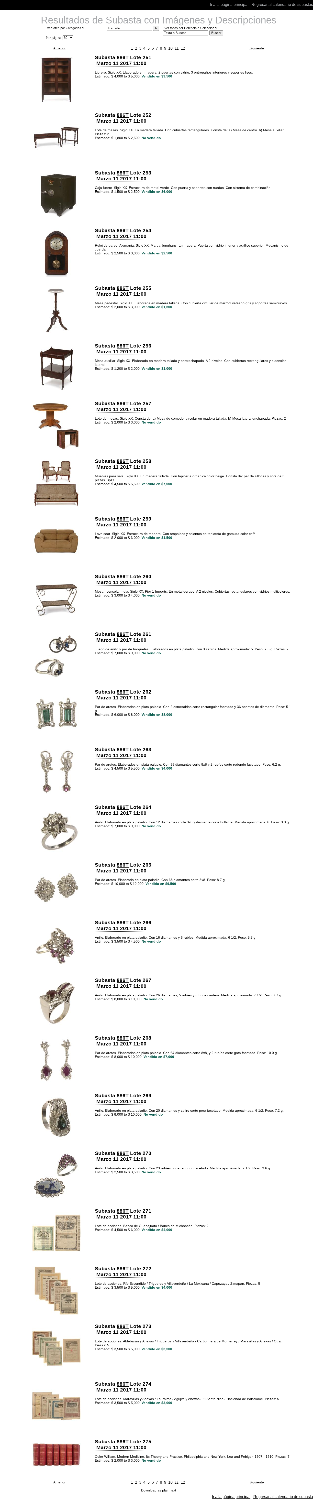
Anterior (59, 48)
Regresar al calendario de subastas (282, 4)
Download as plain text (158, 1490)
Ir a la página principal (229, 4)
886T (123, 57)
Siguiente (256, 48)
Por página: (54, 38)
